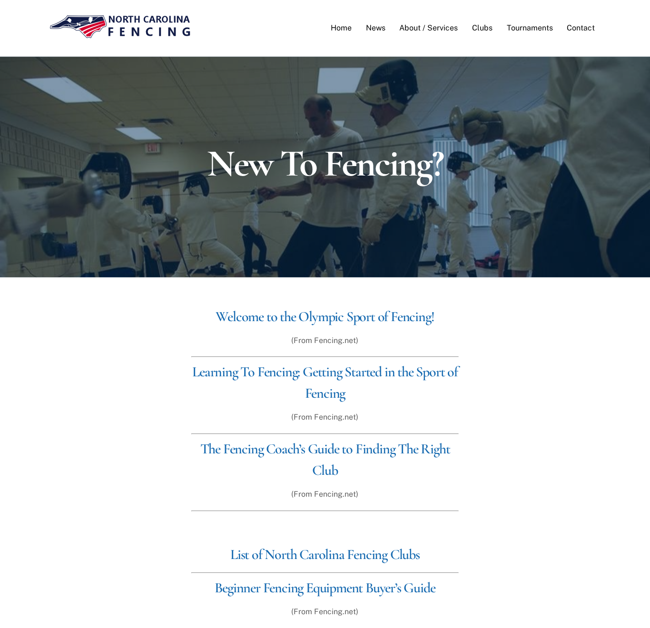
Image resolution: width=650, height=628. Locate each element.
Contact (581, 27)
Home (341, 27)
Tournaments (530, 27)
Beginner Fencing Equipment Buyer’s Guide (325, 588)
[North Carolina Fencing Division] (120, 34)
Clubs (482, 27)
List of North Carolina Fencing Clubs (325, 554)
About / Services (428, 27)
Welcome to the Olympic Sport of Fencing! (325, 316)
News (375, 27)
